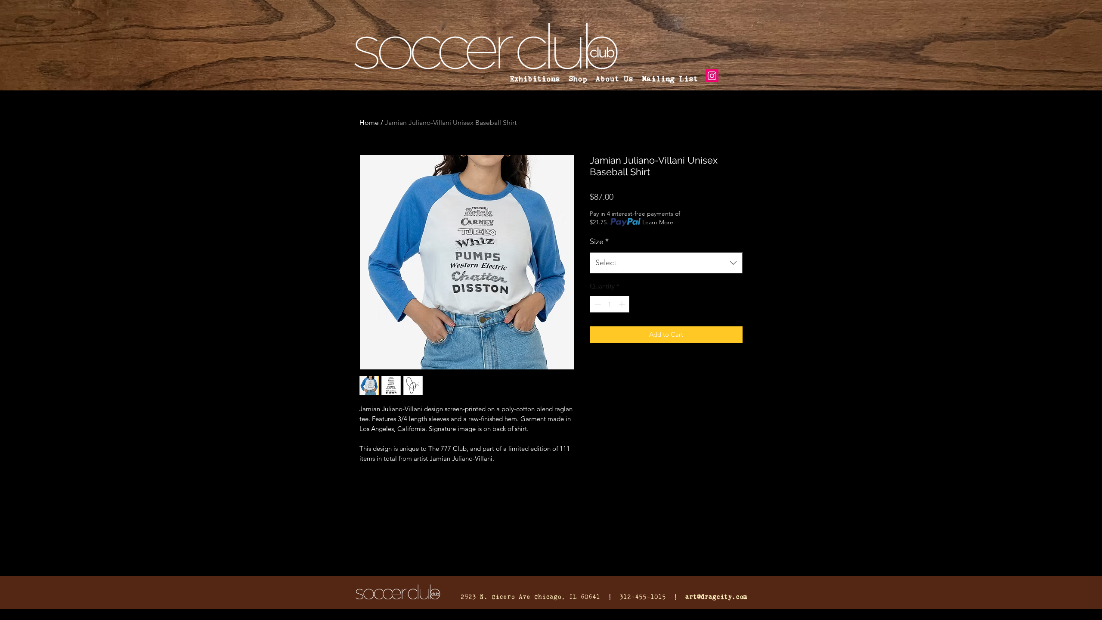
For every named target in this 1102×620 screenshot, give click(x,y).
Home (369, 122)
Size (599, 241)
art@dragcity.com (716, 596)
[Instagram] (712, 75)
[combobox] (666, 263)
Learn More (657, 222)
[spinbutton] (610, 304)
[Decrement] (597, 304)
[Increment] (622, 304)
